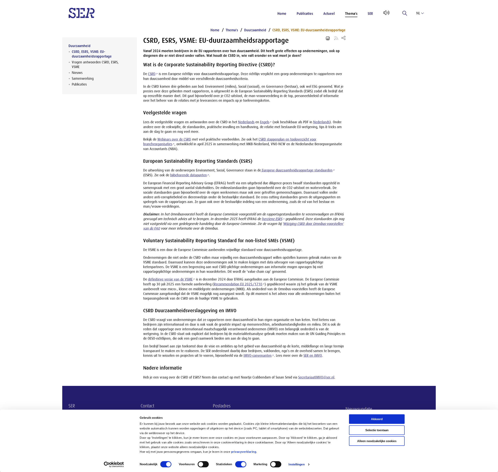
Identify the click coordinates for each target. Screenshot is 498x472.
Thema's (351, 14)
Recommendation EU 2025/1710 (238, 284)
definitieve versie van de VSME (170, 279)
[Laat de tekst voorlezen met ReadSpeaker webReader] (386, 14)
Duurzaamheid (79, 46)
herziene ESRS (272, 219)
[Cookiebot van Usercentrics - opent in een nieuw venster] (114, 464)
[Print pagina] (328, 38)
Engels (264, 122)
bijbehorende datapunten (188, 175)
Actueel (329, 14)
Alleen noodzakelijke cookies (376, 441)
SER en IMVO (312, 355)
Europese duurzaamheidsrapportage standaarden (296, 170)
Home (281, 14)
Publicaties (305, 14)
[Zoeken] (405, 13)
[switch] (203, 464)
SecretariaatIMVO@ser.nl (316, 377)
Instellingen (296, 464)
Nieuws (77, 73)
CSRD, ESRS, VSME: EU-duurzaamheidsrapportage (92, 54)
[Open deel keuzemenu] (343, 38)
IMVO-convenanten (258, 355)
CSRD (151, 74)
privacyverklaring (243, 451)
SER (370, 14)
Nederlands (246, 122)
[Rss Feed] (336, 38)
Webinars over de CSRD (174, 139)
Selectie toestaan (376, 430)
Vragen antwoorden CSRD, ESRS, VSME (95, 64)
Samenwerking (83, 78)
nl (418, 13)
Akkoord (377, 419)
